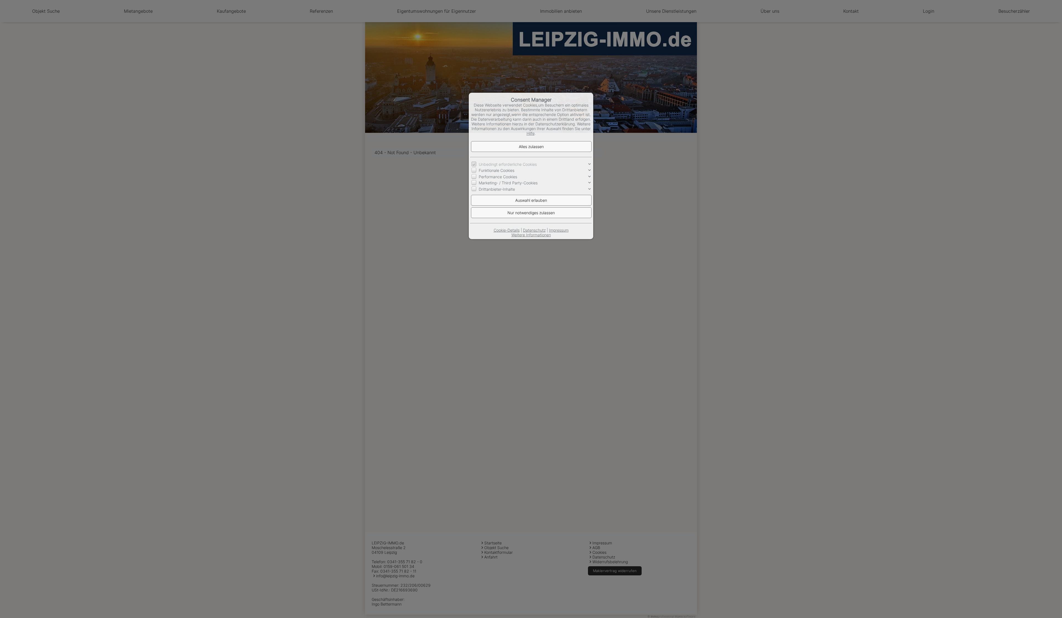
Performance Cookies (498, 176)
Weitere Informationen (531, 234)
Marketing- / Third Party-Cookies (508, 182)
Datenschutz (534, 230)
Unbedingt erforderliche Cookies (508, 164)
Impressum (559, 230)
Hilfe (531, 133)
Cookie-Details (507, 230)
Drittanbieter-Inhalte (497, 189)
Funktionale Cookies (496, 170)
